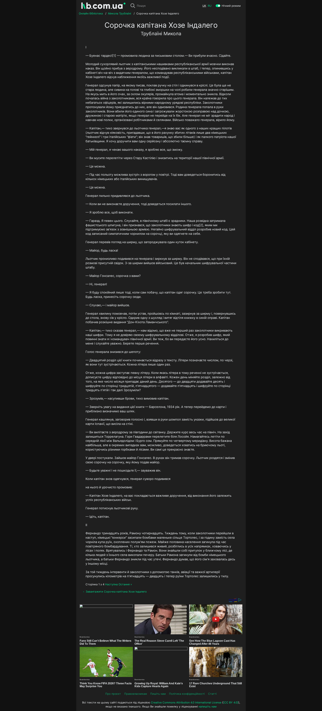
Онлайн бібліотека (91, 13)
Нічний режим (231, 5)
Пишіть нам (158, 693)
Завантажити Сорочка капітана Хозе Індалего (116, 591)
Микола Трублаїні (119, 13)
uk (204, 5)
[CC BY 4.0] (230, 702)
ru (209, 5)
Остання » (125, 584)
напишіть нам (208, 706)
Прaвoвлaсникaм (135, 693)
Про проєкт (113, 693)
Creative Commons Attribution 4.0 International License (186, 702)
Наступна (111, 584)
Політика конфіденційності (187, 693)
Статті (212, 693)
